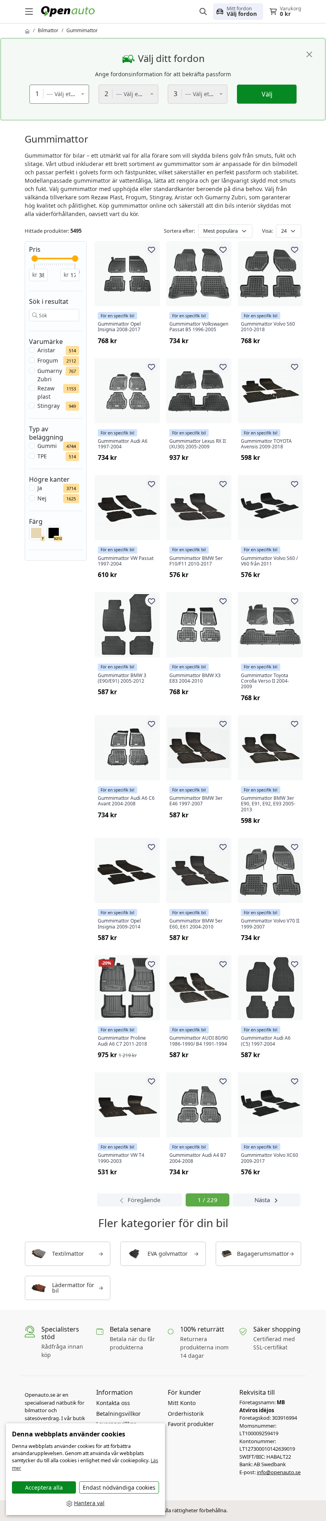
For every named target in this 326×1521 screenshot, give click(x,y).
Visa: (267, 230)
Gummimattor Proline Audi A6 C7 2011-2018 (122, 1041)
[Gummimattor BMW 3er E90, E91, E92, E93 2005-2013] (270, 747)
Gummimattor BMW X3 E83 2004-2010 (195, 678)
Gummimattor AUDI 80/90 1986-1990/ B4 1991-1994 (198, 1041)
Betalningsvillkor (118, 1413)
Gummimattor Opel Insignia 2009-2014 (119, 924)
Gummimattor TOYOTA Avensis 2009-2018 (266, 444)
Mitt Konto (182, 1403)
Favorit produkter (191, 1424)
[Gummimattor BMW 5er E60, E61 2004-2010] (198, 870)
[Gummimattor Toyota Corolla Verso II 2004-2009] (270, 624)
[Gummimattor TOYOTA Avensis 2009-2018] (270, 390)
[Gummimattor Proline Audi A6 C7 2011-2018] (127, 987)
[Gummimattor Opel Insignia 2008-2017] (127, 273)
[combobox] (59, 94)
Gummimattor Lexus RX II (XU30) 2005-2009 (197, 444)
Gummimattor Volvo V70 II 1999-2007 (270, 924)
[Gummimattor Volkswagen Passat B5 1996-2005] (198, 273)
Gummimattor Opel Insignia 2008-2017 (119, 327)
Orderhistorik (186, 1413)
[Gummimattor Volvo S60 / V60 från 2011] (270, 507)
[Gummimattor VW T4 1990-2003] (127, 1104)
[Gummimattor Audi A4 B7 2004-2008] (198, 1104)
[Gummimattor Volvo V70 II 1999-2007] (270, 870)
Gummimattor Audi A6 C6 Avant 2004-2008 (126, 801)
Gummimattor (82, 30)
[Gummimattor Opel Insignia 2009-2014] (127, 870)
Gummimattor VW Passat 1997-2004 (125, 561)
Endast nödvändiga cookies (119, 1487)
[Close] (309, 54)
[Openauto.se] (70, 11)
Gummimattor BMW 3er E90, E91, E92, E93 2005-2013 (268, 804)
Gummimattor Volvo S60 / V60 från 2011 (269, 561)
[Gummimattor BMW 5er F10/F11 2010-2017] (198, 507)
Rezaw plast (45, 392)
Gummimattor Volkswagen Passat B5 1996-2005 (198, 327)
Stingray (48, 405)
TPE (42, 456)
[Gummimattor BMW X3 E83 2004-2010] (198, 624)
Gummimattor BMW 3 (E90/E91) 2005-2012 (122, 678)
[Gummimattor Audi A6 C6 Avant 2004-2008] (127, 747)
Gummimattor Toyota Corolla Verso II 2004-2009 (265, 681)
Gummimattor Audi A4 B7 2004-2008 (197, 1158)
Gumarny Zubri (49, 375)
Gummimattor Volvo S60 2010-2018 (268, 327)
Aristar (46, 350)
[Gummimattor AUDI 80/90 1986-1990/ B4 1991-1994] (198, 987)
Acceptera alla (44, 1487)
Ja (39, 488)
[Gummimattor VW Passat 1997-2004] (127, 507)
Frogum (47, 360)
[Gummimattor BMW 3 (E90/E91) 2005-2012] (127, 624)
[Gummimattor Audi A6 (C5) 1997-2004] (270, 987)
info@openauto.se (279, 1472)
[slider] (34, 258)
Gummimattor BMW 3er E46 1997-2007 (196, 801)
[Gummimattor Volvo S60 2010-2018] (270, 273)
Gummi (47, 446)
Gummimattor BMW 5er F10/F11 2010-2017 (196, 561)
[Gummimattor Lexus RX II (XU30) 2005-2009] (198, 390)
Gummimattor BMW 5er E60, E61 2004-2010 (196, 924)
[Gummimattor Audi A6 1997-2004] (127, 390)
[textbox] (63, 94)
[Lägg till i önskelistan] (151, 249)
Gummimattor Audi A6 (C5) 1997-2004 (266, 1041)
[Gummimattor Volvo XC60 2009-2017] (270, 1104)
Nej (42, 498)
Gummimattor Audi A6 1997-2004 (122, 444)
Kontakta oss (113, 1403)
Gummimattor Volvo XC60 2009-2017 (269, 1158)
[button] (238, 11)
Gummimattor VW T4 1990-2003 (121, 1158)
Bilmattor (48, 30)
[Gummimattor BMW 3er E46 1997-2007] (198, 747)
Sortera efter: (179, 230)
